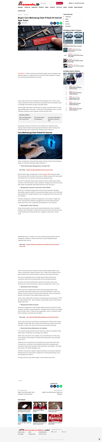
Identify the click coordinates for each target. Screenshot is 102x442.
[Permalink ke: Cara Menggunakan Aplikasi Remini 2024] (55, 418)
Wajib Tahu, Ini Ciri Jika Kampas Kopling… (76, 66)
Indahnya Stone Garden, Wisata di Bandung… (75, 104)
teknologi (68, 16)
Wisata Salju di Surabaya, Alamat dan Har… (75, 88)
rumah (67, 21)
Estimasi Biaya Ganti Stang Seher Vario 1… (74, 50)
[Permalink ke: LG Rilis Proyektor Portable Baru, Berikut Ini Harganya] (25, 405)
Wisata (70, 86)
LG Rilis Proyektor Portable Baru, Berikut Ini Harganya (24, 411)
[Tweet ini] (54, 23)
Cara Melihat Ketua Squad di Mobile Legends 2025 (40, 423)
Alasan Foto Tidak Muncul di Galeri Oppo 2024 (55, 411)
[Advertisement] (40, 62)
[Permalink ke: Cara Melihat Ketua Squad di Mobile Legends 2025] (40, 418)
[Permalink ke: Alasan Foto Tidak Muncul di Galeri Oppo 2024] (55, 405)
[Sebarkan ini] (51, 23)
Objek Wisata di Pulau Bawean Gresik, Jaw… (74, 98)
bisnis (66, 19)
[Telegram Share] (57, 23)
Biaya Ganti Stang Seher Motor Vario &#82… (75, 56)
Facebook (55, 431)
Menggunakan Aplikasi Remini (38, 411)
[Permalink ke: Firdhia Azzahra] (19, 23)
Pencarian (59, 3)
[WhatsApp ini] (61, 23)
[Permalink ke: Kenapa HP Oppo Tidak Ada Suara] (25, 418)
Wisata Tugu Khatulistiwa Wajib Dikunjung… (75, 93)
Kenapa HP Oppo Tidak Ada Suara (24, 423)
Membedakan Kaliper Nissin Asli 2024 (72, 46)
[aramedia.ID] (29, 3)
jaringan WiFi (46, 174)
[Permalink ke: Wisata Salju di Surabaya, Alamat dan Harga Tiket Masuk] (73, 79)
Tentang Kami (31, 434)
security (20, 380)
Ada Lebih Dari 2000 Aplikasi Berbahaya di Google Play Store (54, 119)
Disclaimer (21, 434)
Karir (29, 432)
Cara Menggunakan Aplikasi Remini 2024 (55, 423)
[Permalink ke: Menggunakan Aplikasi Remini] (40, 405)
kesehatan (68, 26)
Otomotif (65, 44)
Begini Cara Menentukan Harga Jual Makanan (52, 392)
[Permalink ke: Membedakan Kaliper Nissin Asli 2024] (73, 38)
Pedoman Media (43, 432)
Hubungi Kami (21, 432)
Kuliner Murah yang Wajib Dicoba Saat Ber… (75, 109)
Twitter (64, 431)
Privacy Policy (42, 434)
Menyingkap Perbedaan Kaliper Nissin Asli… (75, 61)
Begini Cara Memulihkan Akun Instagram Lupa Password (26, 392)
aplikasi (67, 23)
